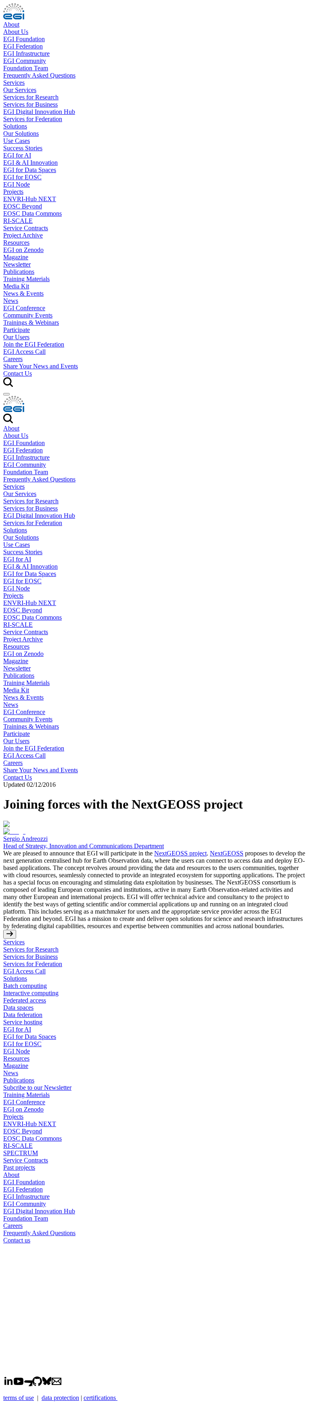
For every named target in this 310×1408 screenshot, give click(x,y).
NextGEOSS (226, 853)
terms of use (18, 1397)
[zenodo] (27, 1384)
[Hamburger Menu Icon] (6, 394)
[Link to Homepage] (155, 1310)
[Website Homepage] (155, 405)
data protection (60, 1397)
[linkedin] (8, 1384)
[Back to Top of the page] (9, 934)
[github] (37, 1384)
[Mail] (56, 1384)
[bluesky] (47, 1384)
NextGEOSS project (180, 853)
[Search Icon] (8, 421)
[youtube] (18, 1384)
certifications (100, 1397)
